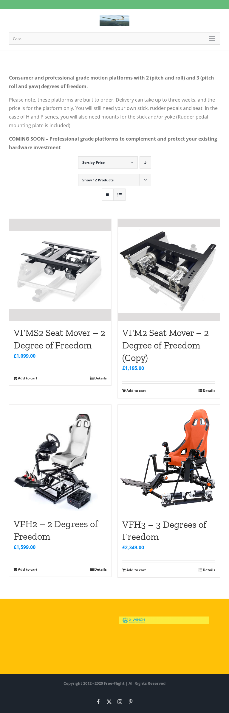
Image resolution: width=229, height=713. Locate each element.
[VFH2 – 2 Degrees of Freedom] (60, 458)
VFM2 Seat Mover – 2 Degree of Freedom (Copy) (165, 345)
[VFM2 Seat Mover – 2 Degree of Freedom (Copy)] (169, 270)
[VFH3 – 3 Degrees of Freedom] (169, 459)
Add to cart (27, 378)
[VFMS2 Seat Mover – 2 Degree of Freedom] (60, 270)
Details (100, 378)
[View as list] (119, 194)
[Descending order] (145, 162)
